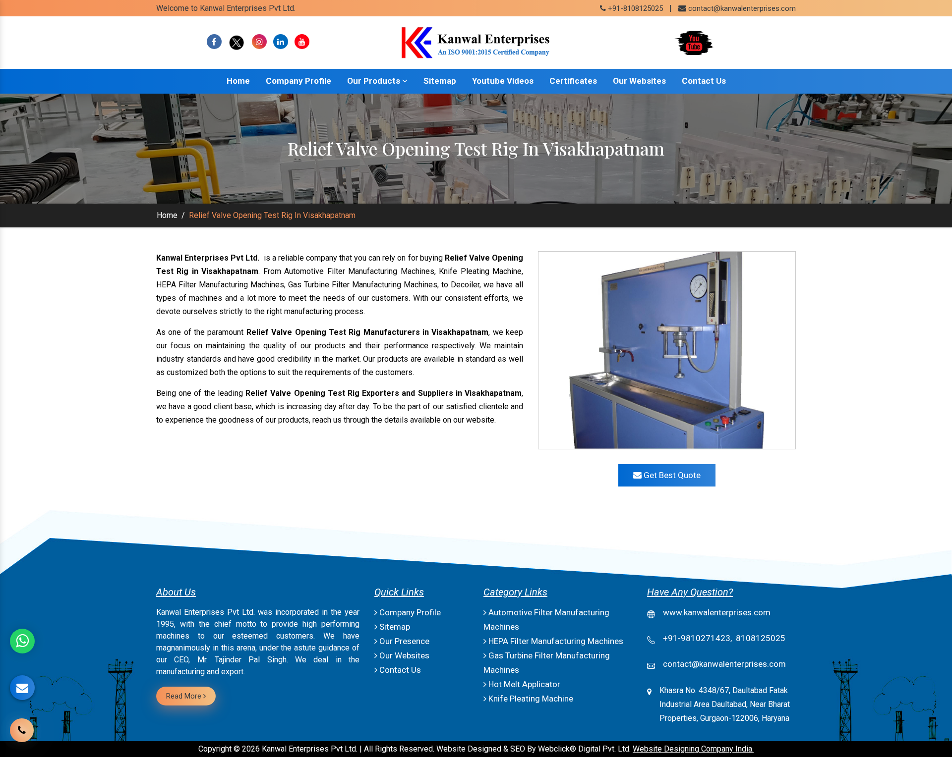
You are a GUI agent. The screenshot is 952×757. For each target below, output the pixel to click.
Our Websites (639, 81)
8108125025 (760, 638)
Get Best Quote (671, 475)
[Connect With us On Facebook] (214, 42)
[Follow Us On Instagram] (259, 42)
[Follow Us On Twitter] (236, 42)
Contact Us (704, 81)
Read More (184, 696)
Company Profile (298, 81)
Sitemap (439, 81)
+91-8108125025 (634, 8)
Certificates (573, 81)
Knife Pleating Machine (529, 698)
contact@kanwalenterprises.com (742, 8)
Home (238, 81)
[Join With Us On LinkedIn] (280, 42)
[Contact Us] (22, 723)
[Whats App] (22, 641)
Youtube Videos (503, 81)
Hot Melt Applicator (523, 684)
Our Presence (403, 641)
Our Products (374, 81)
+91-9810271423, (697, 638)
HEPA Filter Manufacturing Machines (554, 641)
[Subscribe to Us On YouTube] (302, 42)
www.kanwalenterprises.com (717, 612)
